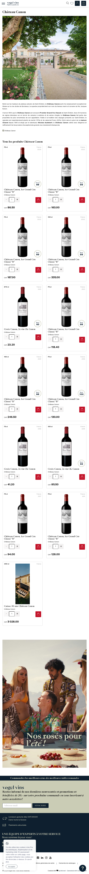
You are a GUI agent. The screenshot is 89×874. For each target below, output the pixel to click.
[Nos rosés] (44, 704)
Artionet (63, 871)
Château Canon (10, 131)
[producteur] (44, 58)
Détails (22, 178)
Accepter (11, 867)
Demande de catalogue (67, 863)
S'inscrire (40, 806)
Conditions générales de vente (43, 863)
